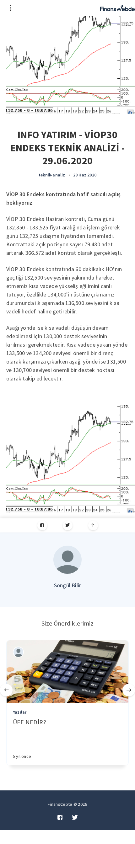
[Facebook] (42, 525)
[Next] (128, 690)
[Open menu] (10, 8)
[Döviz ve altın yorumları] (117, 8)
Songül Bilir (67, 585)
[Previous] (6, 690)
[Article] (67, 671)
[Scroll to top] (93, 525)
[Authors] (18, 652)
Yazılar (19, 712)
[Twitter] (68, 525)
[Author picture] (67, 560)
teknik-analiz (52, 174)
